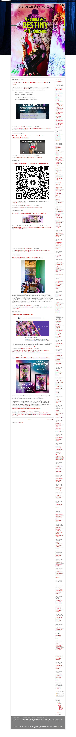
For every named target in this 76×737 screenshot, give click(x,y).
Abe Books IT (58, 446)
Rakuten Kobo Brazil (58, 248)
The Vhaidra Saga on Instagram (59, 121)
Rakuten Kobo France (58, 364)
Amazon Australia (59, 211)
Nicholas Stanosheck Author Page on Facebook (59, 101)
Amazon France (59, 353)
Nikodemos (44, 250)
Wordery (57, 204)
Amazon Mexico (59, 513)
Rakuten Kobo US (59, 190)
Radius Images (59, 726)
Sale (29, 351)
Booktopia (58, 219)
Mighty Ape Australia (58, 224)
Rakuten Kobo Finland (58, 374)
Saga (38, 157)
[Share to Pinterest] (38, 126)
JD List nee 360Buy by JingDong (59, 282)
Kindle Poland (58, 565)
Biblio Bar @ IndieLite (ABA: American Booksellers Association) (59, 165)
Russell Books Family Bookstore (59, 273)
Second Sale (58, 191)
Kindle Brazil (58, 245)
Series (48, 307)
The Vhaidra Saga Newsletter (59, 113)
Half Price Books (42, 412)
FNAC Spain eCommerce (58, 631)
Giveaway (36, 412)
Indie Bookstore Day (44, 350)
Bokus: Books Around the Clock (59, 646)
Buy (18, 157)
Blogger (40, 727)
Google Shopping (59, 176)
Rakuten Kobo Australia (58, 227)
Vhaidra (23, 129)
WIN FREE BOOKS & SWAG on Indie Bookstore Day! (30, 358)
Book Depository (59, 170)
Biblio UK (58, 326)
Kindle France (58, 362)
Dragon (33, 250)
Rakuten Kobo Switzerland (58, 659)
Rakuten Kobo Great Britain (58, 334)
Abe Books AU (58, 209)
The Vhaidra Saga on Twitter (59, 127)
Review (16, 129)
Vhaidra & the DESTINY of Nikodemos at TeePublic (58, 138)
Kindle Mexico (58, 516)
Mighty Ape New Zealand (59, 533)
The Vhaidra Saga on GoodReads (59, 118)
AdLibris (57, 370)
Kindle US (58, 184)
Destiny (29, 250)
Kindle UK (58, 332)
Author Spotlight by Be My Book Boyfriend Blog (29, 213)
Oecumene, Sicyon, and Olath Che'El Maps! (27, 258)
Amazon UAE (58, 687)
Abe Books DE (58, 380)
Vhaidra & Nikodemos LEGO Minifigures (59, 134)
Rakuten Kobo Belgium (58, 256)
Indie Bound (58, 182)
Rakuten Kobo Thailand (58, 668)
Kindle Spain (58, 635)
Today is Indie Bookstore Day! (22, 315)
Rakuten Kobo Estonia (58, 346)
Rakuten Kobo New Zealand (59, 536)
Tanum (57, 548)
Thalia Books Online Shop (58, 393)
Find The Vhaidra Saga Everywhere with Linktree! (30, 163)
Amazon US (58, 150)
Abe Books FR (58, 352)
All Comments (60, 695)
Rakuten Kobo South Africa (58, 621)
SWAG (46, 414)
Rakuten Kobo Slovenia (58, 611)
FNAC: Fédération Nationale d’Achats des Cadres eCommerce (59, 358)
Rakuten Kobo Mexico (58, 521)
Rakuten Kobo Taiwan (58, 288)
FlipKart (57, 426)
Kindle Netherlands (59, 417)
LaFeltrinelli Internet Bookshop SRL (59, 453)
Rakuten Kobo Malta (58, 506)
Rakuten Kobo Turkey (58, 679)
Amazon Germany (59, 382)
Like (35, 157)
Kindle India (58, 428)
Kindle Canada (58, 268)
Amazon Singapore (59, 588)
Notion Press (58, 430)
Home (29, 420)
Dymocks (57, 220)
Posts (58, 693)
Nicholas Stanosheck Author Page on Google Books (59, 109)
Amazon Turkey (59, 674)
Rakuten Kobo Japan (58, 472)
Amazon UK (58, 324)
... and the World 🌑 (26, 88)
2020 (58, 714)
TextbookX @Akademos (58, 200)
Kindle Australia (59, 222)
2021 (58, 712)
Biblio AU (58, 215)
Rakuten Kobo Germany (58, 390)
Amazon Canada (59, 262)
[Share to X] (36, 126)
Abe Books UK (58, 321)
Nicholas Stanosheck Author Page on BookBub (59, 92)
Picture (42, 307)
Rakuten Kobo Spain (58, 637)
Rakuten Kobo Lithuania (58, 481)
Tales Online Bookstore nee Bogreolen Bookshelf (58, 310)
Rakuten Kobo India (60, 431)
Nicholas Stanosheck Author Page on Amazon (59, 88)
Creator (27, 128)
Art (16, 128)
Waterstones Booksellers (58, 337)
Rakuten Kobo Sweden (58, 650)
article (18, 128)
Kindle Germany (59, 388)
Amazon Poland (59, 562)
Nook (57, 186)
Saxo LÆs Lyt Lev (59, 307)
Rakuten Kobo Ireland (58, 440)
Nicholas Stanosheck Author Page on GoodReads (59, 104)
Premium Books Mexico (59, 518)
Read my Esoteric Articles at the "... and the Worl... (60, 707)
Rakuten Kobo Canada (58, 271)
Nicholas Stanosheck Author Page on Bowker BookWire (59, 96)
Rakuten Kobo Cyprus (58, 296)
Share (20, 129)
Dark (31, 128)
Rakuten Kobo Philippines (58, 556)
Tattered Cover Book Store (59, 197)
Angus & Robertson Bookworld (59, 213)
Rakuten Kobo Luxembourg (58, 489)
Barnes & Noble (59, 157)
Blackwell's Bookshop (58, 328)
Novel (13, 129)
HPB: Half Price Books (59, 179)
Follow (41, 128)
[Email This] (34, 126)
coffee (20, 157)
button (16, 207)
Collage (23, 157)
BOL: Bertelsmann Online (59, 414)
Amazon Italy (58, 447)
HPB (47, 412)
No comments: (29, 126)
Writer (26, 129)
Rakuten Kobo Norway (58, 546)
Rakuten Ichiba (59, 470)
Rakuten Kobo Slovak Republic (59, 602)
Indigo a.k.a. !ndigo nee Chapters (59, 266)
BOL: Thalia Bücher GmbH (58, 384)
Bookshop (23, 350)
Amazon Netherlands (58, 411)
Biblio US (57, 168)
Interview (40, 250)
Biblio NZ (58, 529)
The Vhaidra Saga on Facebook (59, 116)
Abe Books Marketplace (58, 147)
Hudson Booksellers (60, 181)
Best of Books (58, 159)
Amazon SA (58, 583)
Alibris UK (58, 323)
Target (57, 195)
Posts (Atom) (20, 422)
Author (21, 128)
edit (36, 128)
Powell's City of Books (59, 188)
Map (31, 307)
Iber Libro (58, 633)
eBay (56, 173)
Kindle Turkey (58, 677)
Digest (33, 128)
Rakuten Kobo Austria (58, 236)
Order (26, 351)
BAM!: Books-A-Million (59, 155)
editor (38, 128)
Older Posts (50, 420)
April (59, 703)
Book (25, 128)
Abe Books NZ (58, 527)
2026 (58, 702)
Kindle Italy (58, 451)
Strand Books (58, 193)
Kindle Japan (58, 468)
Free (44, 128)
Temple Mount (21, 251)
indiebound (14, 351)
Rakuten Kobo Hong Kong (58, 285)
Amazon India (58, 423)
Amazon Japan (58, 465)
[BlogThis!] (35, 126)
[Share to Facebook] (37, 126)
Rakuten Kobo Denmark (58, 305)
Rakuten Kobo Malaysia (58, 498)
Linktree (32, 207)
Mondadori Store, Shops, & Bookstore (60, 457)
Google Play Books (59, 175)
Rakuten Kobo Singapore (58, 593)
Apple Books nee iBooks (59, 153)
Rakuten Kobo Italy (59, 459)
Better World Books (60, 160)
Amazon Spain (58, 627)
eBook (36, 250)
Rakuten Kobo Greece (58, 402)
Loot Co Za (58, 619)
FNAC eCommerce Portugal (59, 574)
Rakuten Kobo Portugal (58, 577)
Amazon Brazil (58, 242)
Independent (48, 128)
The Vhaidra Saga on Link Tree (59, 124)
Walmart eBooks (59, 202)
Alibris (57, 148)
